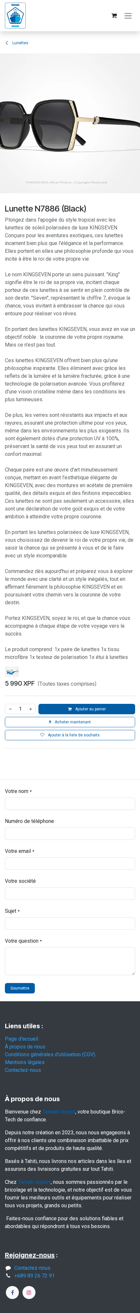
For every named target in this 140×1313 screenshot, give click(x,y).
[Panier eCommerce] (114, 15)
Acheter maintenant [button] (72, 722)
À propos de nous (25, 1047)
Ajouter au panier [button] (90, 709)
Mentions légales (25, 1062)
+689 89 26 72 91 (34, 1276)
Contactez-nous (23, 1070)
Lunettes (19, 43)
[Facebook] (12, 1292)
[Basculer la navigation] (128, 15)
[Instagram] (28, 1292)
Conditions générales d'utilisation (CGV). (50, 1054)
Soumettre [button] (19, 988)
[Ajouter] (31, 709)
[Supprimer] (10, 709)
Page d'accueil (21, 1039)
